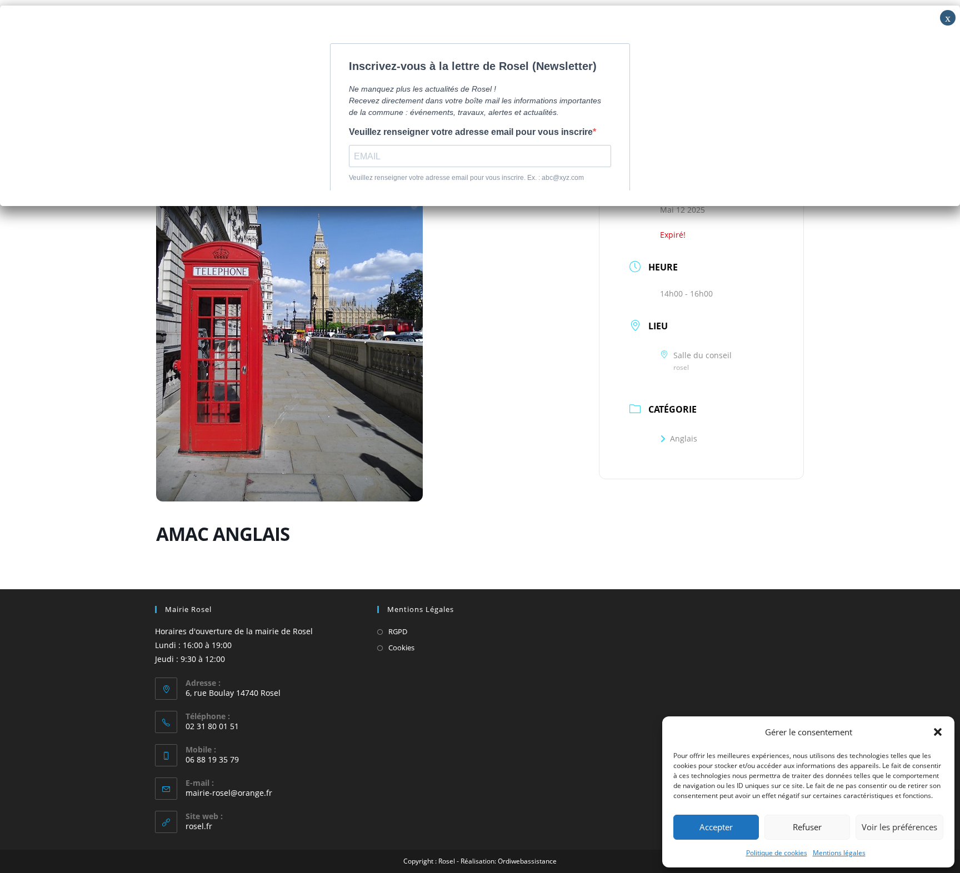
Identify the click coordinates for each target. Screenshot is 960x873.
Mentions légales (839, 852)
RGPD (397, 631)
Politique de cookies (776, 852)
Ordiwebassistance (527, 861)
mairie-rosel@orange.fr (229, 792)
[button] (937, 731)
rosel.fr (199, 826)
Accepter (716, 826)
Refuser (807, 826)
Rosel (446, 861)
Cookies (401, 648)
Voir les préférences (899, 826)
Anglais (683, 438)
